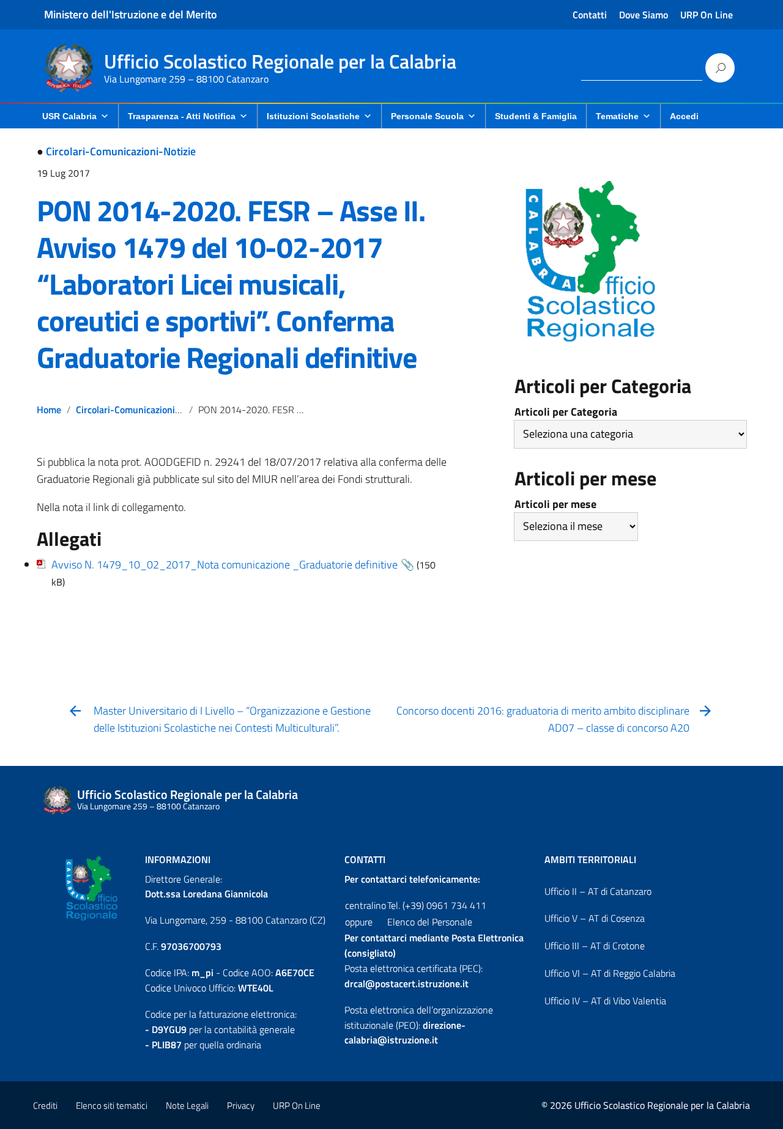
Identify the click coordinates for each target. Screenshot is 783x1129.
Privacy (240, 1105)
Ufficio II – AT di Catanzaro (597, 891)
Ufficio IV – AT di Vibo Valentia (605, 1000)
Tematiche (617, 116)
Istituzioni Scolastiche (313, 116)
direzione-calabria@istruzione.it (405, 1033)
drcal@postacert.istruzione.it (406, 983)
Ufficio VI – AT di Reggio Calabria (609, 973)
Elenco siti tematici (111, 1105)
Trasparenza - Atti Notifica (182, 116)
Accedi (684, 116)
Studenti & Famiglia (536, 116)
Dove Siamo (643, 14)
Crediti (45, 1105)
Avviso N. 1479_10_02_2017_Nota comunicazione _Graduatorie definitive (224, 564)
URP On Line (706, 14)
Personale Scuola (427, 116)
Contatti (590, 14)
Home (49, 409)
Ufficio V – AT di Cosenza (594, 918)
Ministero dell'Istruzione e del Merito (130, 14)
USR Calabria (69, 116)
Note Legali (187, 1105)
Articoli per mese (555, 504)
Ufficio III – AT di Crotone (594, 945)
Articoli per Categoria (565, 411)
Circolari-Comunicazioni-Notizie (121, 151)
